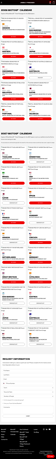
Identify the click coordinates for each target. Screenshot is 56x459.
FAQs (2, 437)
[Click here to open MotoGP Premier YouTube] (49, 429)
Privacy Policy (42, 453)
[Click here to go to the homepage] (27, 4)
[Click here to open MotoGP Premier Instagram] (43, 429)
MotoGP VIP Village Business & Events (25, 444)
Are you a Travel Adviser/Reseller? (13, 403)
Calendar (13, 434)
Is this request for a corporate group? (14, 400)
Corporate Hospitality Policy (46, 451)
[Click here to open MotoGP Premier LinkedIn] (46, 429)
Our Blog (36, 432)
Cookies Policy (50, 453)
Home (2, 434)
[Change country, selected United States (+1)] (4, 383)
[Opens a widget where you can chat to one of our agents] (51, 456)
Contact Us (4, 439)
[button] (50, 2)
